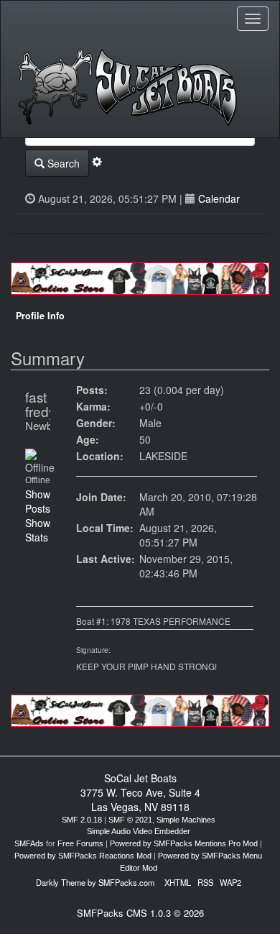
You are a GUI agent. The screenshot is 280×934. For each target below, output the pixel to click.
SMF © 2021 (130, 819)
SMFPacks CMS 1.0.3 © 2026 (140, 913)
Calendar (219, 198)
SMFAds (29, 843)
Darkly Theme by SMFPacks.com (95, 882)
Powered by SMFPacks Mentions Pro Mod (184, 843)
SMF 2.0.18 (82, 819)
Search (62, 163)
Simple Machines (186, 819)
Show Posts (37, 501)
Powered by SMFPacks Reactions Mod (82, 855)
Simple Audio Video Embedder (138, 831)
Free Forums (80, 843)
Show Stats (37, 530)
